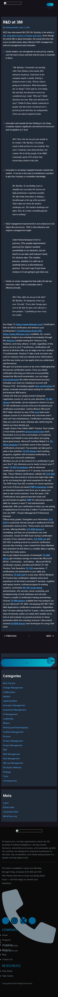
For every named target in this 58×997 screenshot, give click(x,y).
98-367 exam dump (32, 588)
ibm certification (43, 386)
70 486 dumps (18, 601)
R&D (5, 749)
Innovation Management (14, 705)
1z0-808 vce (40, 539)
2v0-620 (50, 474)
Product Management (13, 741)
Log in (6, 803)
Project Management (12, 745)
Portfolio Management (13, 732)
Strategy (7, 772)
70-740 (29, 568)
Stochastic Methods (12, 767)
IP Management (10, 714)
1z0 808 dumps (17, 623)
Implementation (10, 701)
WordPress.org (10, 816)
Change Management (13, 688)
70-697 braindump (18, 467)
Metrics (6, 723)
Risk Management (11, 758)
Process (7, 736)
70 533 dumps (29, 451)
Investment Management (14, 710)
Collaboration (9, 692)
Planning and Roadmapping (15, 727)
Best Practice (9, 683)
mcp (37, 412)
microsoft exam (11, 379)
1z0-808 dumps (34, 529)
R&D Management (11, 754)
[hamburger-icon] (50, 4)
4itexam (10, 340)
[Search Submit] (27, 663)
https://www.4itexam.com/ (29, 324)
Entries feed (8, 807)
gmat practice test (34, 431)
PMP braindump (38, 487)
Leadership (8, 719)
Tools (5, 776)
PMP (29, 500)
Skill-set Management (13, 763)
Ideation (6, 696)
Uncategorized (10, 781)
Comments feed (10, 812)
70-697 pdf (19, 575)
